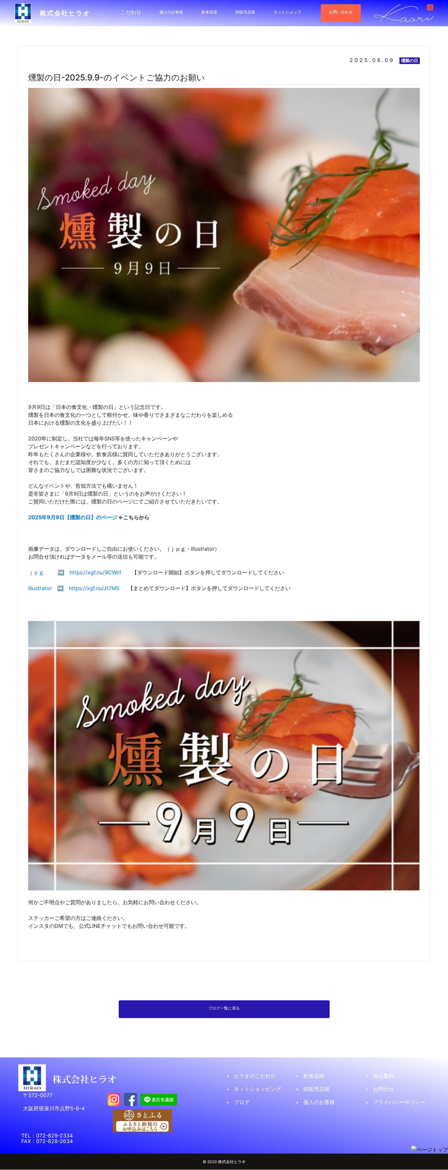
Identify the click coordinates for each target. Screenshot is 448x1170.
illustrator (40, 588)
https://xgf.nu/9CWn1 (95, 572)
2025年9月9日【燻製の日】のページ (72, 517)
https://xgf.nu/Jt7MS (94, 588)
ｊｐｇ (36, 572)
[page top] (429, 1149)
